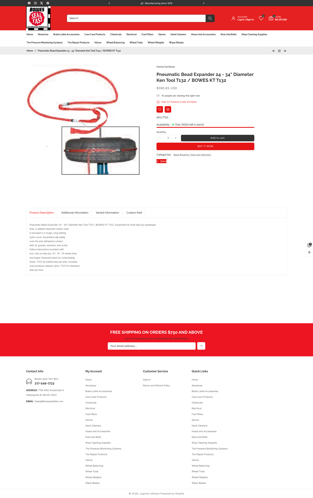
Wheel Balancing (94, 465)
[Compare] (168, 109)
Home (30, 50)
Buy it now (205, 146)
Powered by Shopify (172, 493)
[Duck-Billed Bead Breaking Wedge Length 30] (285, 50)
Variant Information (107, 212)
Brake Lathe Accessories (98, 391)
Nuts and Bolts (93, 437)
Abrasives (90, 385)
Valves (88, 460)
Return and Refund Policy (156, 385)
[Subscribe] (201, 346)
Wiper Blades (92, 483)
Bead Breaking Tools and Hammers (192, 154)
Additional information (74, 212)
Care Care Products (95, 396)
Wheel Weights (93, 477)
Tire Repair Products (96, 454)
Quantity (161, 132)
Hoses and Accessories (97, 431)
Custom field (134, 212)
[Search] (210, 18)
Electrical (90, 408)
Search (146, 379)
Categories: (163, 154)
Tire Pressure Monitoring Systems (103, 448)
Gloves (89, 419)
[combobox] (141, 18)
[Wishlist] (159, 109)
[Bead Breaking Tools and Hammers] (279, 50)
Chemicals (90, 402)
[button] (275, 18)
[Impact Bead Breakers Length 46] (274, 50)
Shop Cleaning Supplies (98, 442)
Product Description (42, 212)
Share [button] (163, 161)
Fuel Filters (91, 414)
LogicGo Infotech (150, 493)
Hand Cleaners (93, 425)
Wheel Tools (91, 471)
